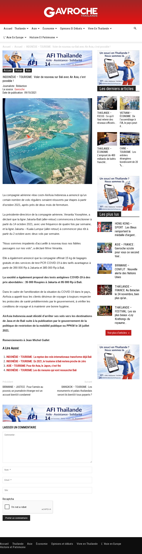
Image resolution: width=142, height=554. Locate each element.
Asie (34, 28)
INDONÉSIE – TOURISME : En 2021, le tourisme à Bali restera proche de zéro (46, 361)
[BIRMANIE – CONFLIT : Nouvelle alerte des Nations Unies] (104, 269)
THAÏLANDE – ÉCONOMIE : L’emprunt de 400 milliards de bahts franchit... (106, 155)
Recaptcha (8, 498)
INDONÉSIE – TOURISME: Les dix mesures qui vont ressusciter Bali (41, 370)
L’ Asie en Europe (14, 37)
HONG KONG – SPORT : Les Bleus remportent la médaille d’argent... (125, 229)
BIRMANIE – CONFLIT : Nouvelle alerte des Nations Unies (126, 271)
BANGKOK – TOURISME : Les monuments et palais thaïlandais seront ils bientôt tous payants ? (74, 390)
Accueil (8, 28)
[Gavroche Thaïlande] (71, 12)
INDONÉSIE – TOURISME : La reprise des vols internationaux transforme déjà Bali (49, 357)
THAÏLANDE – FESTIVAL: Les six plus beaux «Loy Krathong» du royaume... (125, 315)
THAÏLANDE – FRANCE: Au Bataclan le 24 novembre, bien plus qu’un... (127, 292)
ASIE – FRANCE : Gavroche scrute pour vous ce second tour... (127, 250)
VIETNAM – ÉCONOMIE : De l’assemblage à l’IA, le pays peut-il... (129, 119)
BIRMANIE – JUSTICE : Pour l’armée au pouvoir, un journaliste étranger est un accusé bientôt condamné (23, 390)
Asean (18, 70)
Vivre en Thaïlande (98, 28)
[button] (135, 28)
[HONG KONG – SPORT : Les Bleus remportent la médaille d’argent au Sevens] (104, 227)
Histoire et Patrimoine (42, 37)
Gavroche (20, 89)
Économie (48, 28)
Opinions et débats (71, 28)
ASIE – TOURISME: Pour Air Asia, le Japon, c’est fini (33, 365)
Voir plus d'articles (117, 332)
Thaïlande (20, 28)
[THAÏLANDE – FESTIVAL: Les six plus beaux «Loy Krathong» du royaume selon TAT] (104, 311)
